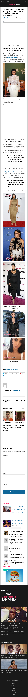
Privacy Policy (14, 685)
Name (4, 473)
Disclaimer (14, 683)
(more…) (16, 534)
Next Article (19, 400)
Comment (5, 455)
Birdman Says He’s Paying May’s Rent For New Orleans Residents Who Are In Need (12, 624)
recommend (15, 369)
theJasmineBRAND (17, 680)
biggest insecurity (9, 172)
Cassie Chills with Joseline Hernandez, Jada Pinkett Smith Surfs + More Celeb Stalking (13, 656)
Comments (17, 528)
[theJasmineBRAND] (14, 4)
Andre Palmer (7, 18)
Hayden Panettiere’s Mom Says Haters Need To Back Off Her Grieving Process (20, 426)
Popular (5, 528)
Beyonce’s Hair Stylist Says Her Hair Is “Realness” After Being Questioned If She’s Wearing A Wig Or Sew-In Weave (12, 633)
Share (6, 376)
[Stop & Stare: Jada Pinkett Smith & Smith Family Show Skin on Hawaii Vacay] (14, 664)
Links (14, 694)
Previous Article (7, 401)
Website (5, 484)
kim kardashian (8, 369)
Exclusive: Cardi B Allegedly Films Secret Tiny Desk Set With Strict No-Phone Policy (17, 522)
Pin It (23, 373)
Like (12, 373)
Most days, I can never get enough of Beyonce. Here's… (16, 541)
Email (4, 479)
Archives (14, 690)
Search (14, 692)
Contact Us (14, 687)
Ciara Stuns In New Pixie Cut (8, 637)
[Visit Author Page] (5, 385)
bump (8, 177)
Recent (11, 528)
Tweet (6, 373)
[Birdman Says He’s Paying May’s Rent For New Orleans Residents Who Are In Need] (14, 614)
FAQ (14, 689)
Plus (17, 373)
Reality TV (5, 570)
